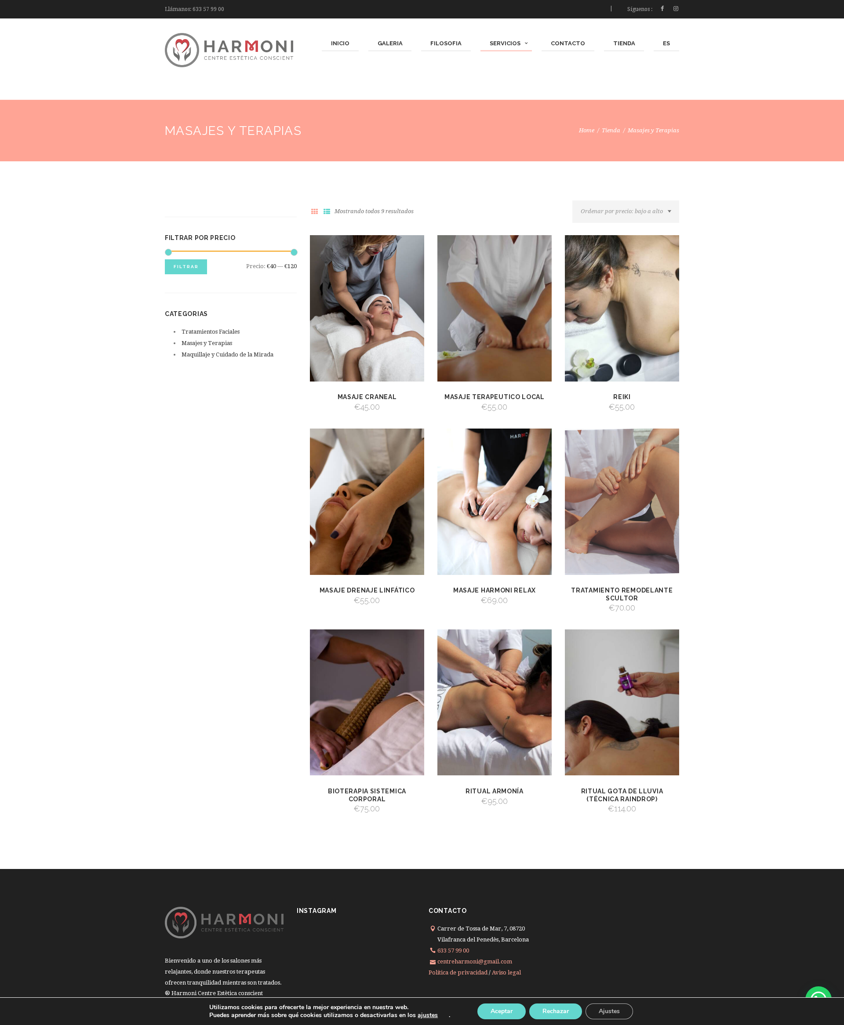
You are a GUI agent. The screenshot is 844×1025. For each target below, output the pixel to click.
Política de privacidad (458, 972)
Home (586, 130)
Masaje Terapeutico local (494, 396)
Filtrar (186, 266)
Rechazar (555, 1011)
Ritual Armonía (495, 791)
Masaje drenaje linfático (367, 590)
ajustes (428, 1015)
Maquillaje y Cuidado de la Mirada (227, 354)
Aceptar (502, 1011)
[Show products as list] (326, 212)
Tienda (611, 130)
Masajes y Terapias (207, 343)
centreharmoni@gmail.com (474, 961)
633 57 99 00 (208, 9)
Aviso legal (506, 972)
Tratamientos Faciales (211, 331)
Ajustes (609, 1011)
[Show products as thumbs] (314, 212)
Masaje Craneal (367, 396)
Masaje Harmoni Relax (494, 590)
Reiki (622, 396)
